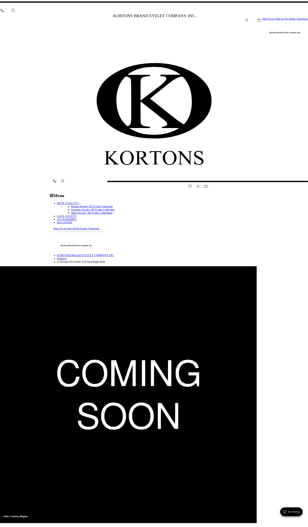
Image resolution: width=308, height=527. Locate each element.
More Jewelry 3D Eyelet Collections (91, 212)
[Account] (247, 20)
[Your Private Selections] (234, 27)
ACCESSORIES (66, 219)
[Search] (13, 10)
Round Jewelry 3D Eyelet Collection (92, 206)
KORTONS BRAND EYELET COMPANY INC (85, 255)
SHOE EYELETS (68, 203)
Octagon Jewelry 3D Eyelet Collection (93, 209)
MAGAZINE (64, 222)
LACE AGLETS (66, 216)
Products (62, 258)
